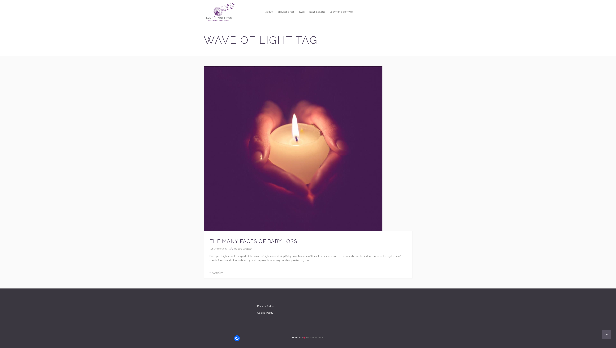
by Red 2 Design (315, 337)
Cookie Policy (265, 312)
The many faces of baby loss (253, 241)
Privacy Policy (265, 306)
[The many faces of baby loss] (293, 148)
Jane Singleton (245, 249)
